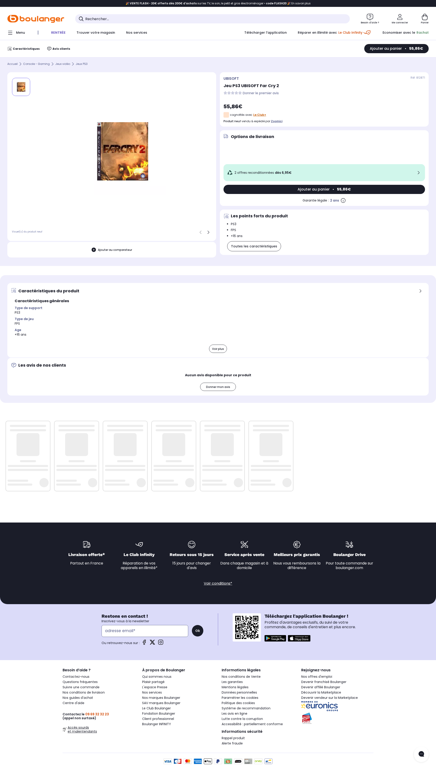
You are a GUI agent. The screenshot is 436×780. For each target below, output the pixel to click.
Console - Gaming (36, 64)
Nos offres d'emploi (316, 676)
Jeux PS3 (82, 64)
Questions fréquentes (80, 682)
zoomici (276, 121)
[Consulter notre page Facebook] (144, 643)
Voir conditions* (218, 583)
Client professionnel (158, 718)
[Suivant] (208, 232)
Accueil (12, 64)
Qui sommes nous (156, 676)
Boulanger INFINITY (156, 724)
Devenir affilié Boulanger (320, 687)
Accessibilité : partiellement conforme (252, 724)
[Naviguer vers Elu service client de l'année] (337, 718)
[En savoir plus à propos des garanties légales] (343, 200)
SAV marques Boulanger (161, 703)
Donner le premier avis (261, 93)
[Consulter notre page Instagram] (160, 643)
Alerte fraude (232, 743)
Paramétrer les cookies (240, 697)
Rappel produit (233, 738)
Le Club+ (259, 115)
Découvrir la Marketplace (321, 692)
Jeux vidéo (62, 64)
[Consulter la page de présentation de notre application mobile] (275, 638)
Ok (197, 630)
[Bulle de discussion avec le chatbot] (421, 754)
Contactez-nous (76, 676)
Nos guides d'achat (78, 697)
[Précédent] (200, 232)
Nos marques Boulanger (161, 697)
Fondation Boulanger (158, 713)
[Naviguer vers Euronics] (337, 706)
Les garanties (232, 682)
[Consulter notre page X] (152, 643)
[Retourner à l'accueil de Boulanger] (35, 19)
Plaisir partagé (153, 682)
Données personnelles (239, 692)
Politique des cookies (238, 703)
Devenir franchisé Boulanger (323, 682)
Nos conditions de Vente (241, 676)
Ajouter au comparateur (115, 250)
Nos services (152, 692)
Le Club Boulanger (156, 708)
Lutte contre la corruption (242, 718)
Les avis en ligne (234, 713)
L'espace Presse (154, 687)
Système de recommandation (246, 708)
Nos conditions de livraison (84, 692)
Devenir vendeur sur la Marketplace (329, 697)
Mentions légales (235, 687)
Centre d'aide (73, 703)
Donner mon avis (218, 387)
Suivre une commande (81, 687)
